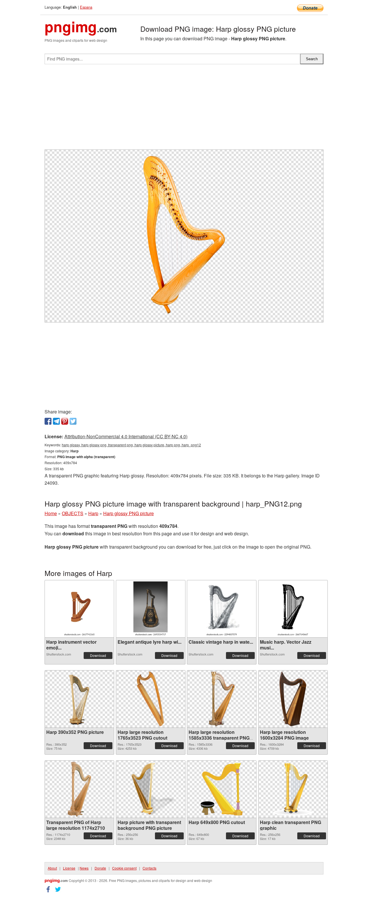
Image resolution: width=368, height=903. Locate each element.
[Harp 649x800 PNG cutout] (222, 789)
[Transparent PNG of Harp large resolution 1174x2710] (79, 789)
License (69, 868)
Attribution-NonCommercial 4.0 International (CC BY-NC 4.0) (125, 436)
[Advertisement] (184, 109)
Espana (86, 7)
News (84, 868)
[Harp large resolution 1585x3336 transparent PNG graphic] (222, 699)
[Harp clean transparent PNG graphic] (293, 789)
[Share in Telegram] (56, 421)
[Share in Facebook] (48, 421)
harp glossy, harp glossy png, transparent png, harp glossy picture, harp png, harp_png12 (131, 444)
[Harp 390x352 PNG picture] (79, 699)
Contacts (149, 868)
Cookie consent (124, 868)
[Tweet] (73, 421)
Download (98, 655)
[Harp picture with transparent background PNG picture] (150, 789)
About (52, 868)
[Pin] (64, 421)
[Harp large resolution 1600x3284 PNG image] (292, 699)
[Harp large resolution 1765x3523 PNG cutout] (150, 699)
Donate (100, 868)
